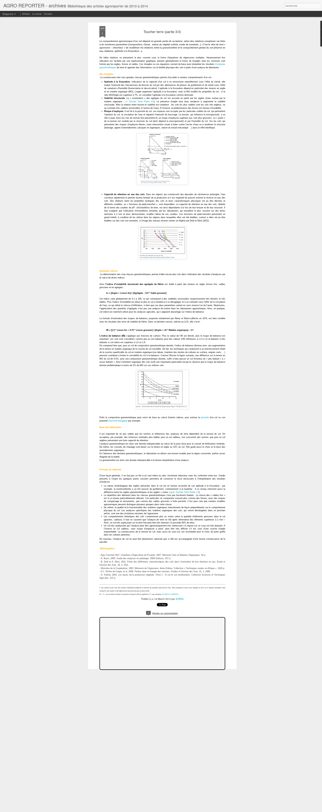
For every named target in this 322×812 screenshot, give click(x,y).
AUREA (179, 598)
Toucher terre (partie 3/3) (162, 31)
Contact (48, 13)
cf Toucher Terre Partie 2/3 (139, 101)
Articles (26, 13)
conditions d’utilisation (170, 594)
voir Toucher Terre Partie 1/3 (185, 492)
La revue (37, 13)
